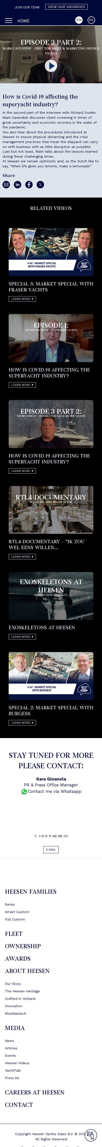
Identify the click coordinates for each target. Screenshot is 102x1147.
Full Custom (15, 921)
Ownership (23, 948)
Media (15, 1030)
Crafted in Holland (20, 1001)
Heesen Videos (17, 1065)
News (9, 1043)
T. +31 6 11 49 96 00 (51, 836)
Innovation (13, 1008)
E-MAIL (51, 851)
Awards (17, 961)
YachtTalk (13, 1072)
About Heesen (27, 973)
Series (10, 906)
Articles (11, 1050)
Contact (19, 1107)
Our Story (13, 986)
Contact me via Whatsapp (54, 791)
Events (10, 1058)
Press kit (12, 1080)
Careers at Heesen (35, 1094)
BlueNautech (15, 1015)
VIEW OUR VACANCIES (66, 7)
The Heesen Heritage (22, 993)
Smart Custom (17, 914)
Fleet (14, 936)
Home (23, 20)
